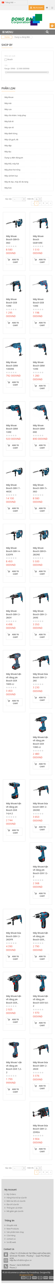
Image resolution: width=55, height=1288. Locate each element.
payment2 (29, 1277)
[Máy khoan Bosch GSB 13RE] (14, 286)
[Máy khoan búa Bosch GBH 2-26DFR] (14, 920)
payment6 (51, 1277)
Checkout (52, 7)
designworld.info (26, 1275)
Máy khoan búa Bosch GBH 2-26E (40, 677)
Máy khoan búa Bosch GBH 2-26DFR (13, 936)
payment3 (34, 1277)
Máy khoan (9, 97)
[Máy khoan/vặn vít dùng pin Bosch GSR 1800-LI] (14, 661)
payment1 (23, 1277)
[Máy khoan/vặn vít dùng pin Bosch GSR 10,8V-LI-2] (41, 920)
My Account (38, 7)
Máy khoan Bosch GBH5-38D (13, 239)
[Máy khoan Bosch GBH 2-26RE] (41, 598)
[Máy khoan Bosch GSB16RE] (41, 223)
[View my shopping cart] (52, 25)
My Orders (11, 1194)
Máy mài (8, 103)
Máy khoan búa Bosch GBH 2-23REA (40, 1129)
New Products (12, 1228)
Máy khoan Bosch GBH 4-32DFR (13, 551)
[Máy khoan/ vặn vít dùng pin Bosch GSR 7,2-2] (14, 1049)
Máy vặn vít (9, 127)
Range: (7, 68)
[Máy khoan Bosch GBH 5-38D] (41, 472)
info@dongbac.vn (24, 1260)
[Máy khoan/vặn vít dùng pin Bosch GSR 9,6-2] (41, 983)
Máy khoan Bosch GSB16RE (38, 239)
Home (7, 37)
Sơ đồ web (11, 1242)
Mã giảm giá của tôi (14, 1211)
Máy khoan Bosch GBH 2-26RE (40, 614)
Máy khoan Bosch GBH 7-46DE (13, 488)
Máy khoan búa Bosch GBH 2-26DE (40, 1065)
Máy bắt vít (9, 121)
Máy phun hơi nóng (12, 169)
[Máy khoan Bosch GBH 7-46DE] (14, 472)
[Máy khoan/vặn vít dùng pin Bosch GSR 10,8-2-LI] (14, 983)
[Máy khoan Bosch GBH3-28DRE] (41, 535)
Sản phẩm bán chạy (15, 1232)
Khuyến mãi (11, 1225)
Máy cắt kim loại (11, 176)
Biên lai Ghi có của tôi (15, 1201)
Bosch (10, 59)
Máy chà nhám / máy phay (15, 115)
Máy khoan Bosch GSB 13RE (11, 302)
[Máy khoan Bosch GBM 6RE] (41, 412)
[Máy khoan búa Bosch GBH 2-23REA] (41, 1112)
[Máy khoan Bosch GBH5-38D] (14, 223)
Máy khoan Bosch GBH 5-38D (40, 488)
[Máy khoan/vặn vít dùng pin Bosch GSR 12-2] (41, 853)
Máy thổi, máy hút (12, 163)
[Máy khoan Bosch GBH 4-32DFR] (14, 535)
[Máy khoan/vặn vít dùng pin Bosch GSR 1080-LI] (41, 724)
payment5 (45, 1277)
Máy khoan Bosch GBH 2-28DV (13, 614)
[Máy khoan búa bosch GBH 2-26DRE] (41, 790)
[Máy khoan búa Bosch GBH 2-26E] (41, 661)
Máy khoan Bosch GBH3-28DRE (40, 551)
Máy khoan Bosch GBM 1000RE (12, 365)
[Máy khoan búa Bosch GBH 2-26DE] (41, 1049)
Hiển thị (30, 199)
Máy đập (8, 145)
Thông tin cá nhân (14, 1207)
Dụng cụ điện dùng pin (14, 157)
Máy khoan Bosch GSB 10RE (38, 302)
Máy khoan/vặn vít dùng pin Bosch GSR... (40, 936)
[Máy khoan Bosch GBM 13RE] (41, 349)
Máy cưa (8, 109)
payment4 (40, 1277)
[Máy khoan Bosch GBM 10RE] (14, 412)
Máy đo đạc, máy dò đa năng (16, 182)
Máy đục (8, 151)
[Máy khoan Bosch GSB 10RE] (41, 286)
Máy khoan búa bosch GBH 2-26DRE (40, 806)
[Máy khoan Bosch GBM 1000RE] (14, 349)
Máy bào (8, 188)
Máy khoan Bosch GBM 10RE (12, 428)
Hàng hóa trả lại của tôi (16, 1197)
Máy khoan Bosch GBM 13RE (39, 365)
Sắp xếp (8, 199)
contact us (11, 1238)
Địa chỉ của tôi (12, 1204)
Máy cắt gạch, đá (11, 139)
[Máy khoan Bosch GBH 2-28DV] (14, 598)
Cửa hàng (10, 1235)
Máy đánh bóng (11, 133)
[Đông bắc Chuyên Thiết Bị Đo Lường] (27, 21)
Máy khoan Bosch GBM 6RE (39, 428)
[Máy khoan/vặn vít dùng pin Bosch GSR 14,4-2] (14, 790)
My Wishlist (47, 7)
